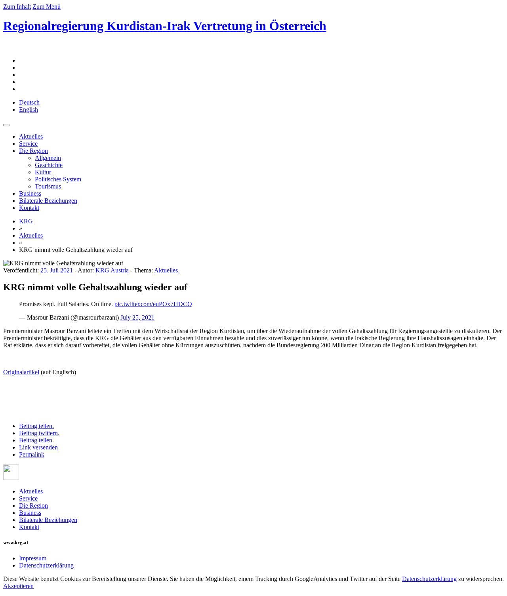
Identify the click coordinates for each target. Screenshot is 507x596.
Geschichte (49, 165)
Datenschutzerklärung (46, 565)
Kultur (43, 172)
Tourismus (48, 186)
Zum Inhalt (17, 6)
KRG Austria (112, 270)
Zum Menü (46, 6)
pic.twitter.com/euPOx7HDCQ (153, 304)
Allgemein (48, 157)
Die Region (33, 150)
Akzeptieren (18, 586)
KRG (26, 221)
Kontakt (29, 207)
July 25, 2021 (137, 317)
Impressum (32, 558)
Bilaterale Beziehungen (48, 200)
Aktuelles (31, 136)
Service (28, 143)
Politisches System (58, 179)
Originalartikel (21, 372)
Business (30, 193)
